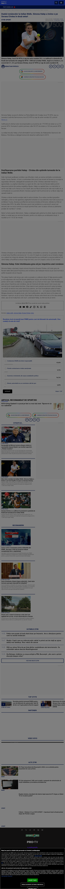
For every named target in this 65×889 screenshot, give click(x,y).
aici (2, 862)
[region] (32, 868)
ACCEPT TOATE (33, 880)
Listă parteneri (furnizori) (6, 876)
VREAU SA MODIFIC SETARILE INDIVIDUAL (32, 884)
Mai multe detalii (38, 855)
